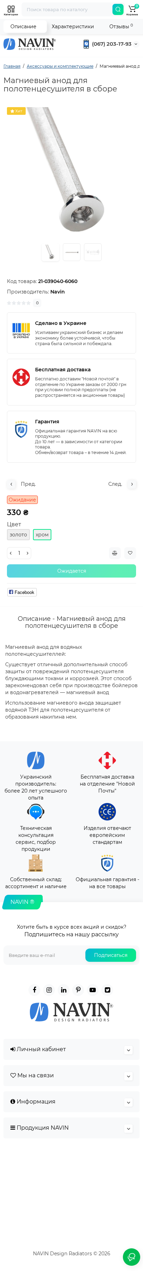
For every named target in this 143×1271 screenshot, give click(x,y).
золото (18, 535)
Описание (23, 26)
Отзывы (121, 26)
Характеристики (73, 26)
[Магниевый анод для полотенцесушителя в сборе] (71, 172)
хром (42, 535)
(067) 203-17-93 (111, 43)
